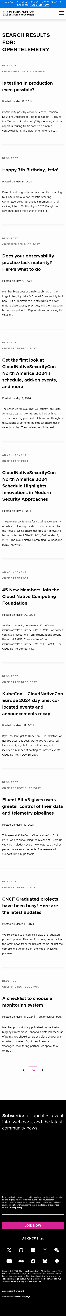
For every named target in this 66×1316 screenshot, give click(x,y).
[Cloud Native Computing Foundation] (18, 13)
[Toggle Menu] (61, 13)
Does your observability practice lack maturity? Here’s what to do (28, 263)
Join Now (33, 1225)
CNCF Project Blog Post (21, 788)
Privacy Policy (16, 1208)
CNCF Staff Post (15, 461)
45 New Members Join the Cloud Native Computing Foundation (30, 597)
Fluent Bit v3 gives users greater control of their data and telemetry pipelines (32, 806)
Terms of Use (35, 1281)
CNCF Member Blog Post (21, 244)
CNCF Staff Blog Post (19, 348)
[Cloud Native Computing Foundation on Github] (21, 1252)
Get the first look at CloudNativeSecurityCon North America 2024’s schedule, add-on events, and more (29, 373)
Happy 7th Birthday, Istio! (30, 170)
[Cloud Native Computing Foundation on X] (9, 1252)
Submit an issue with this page (16, 1297)
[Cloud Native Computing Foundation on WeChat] (57, 1252)
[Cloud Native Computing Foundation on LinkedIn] (33, 1252)
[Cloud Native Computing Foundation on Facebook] (33, 1263)
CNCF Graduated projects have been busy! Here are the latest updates (30, 906)
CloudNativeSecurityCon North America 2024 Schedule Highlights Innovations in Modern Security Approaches (29, 486)
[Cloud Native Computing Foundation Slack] (57, 1263)
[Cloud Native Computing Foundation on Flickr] (21, 1263)
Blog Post (10, 66)
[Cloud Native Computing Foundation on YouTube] (9, 1263)
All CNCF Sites (33, 1238)
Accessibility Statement (13, 1291)
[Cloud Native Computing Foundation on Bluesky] (45, 1263)
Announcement (14, 455)
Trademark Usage (10, 1279)
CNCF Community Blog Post (24, 71)
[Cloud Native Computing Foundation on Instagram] (45, 1252)
